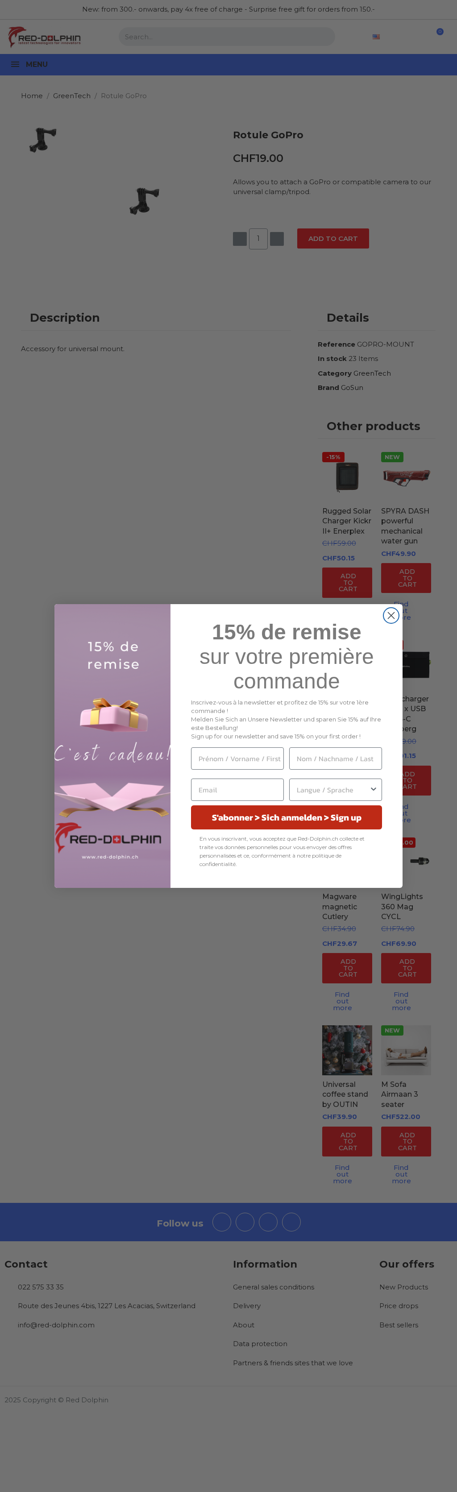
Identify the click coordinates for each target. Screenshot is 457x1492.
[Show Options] (373, 789)
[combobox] (333, 789)
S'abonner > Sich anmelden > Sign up (286, 817)
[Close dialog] (391, 615)
